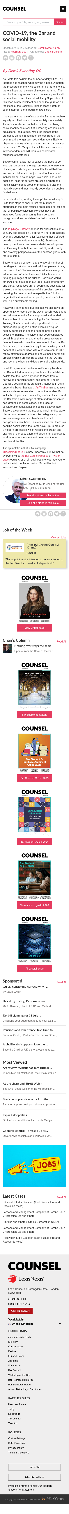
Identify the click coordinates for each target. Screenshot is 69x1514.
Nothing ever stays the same (33, 645)
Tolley (11, 1409)
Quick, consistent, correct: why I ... (25, 986)
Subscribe (34, 1467)
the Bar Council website (34, 455)
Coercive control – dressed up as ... (26, 1130)
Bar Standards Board (19, 1384)
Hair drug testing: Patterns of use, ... (26, 1001)
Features (13, 1351)
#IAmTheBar (40, 387)
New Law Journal (17, 1404)
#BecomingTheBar (13, 452)
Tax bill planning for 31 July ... (22, 1015)
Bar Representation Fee (20, 1379)
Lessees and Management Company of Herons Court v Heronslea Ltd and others (34, 1214)
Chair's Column (54, 51)
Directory (13, 1341)
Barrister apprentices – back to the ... (27, 1099)
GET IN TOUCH (20, 1310)
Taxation (12, 1423)
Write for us (14, 1365)
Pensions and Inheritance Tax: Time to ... (29, 1030)
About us (13, 1360)
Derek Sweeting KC (49, 48)
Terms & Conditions (18, 1452)
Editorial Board (16, 1356)
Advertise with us (34, 1477)
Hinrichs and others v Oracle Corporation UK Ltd (31, 1222)
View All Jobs (58, 537)
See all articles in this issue (43, 503)
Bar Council (14, 1370)
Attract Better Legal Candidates (25, 1389)
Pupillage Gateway (19, 229)
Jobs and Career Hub (19, 1337)
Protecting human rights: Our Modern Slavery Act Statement (30, 1487)
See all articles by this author (43, 495)
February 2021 (19, 51)
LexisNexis (14, 1413)
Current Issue (15, 1346)
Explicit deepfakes (15, 1115)
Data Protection (16, 1443)
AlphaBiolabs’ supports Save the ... (25, 1044)
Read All (61, 641)
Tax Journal (14, 1418)
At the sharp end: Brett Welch (22, 1083)
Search (60, 22)
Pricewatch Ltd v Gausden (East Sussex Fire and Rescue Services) (31, 1204)
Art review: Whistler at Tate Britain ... (27, 1067)
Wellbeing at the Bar (19, 1375)
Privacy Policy (16, 1447)
